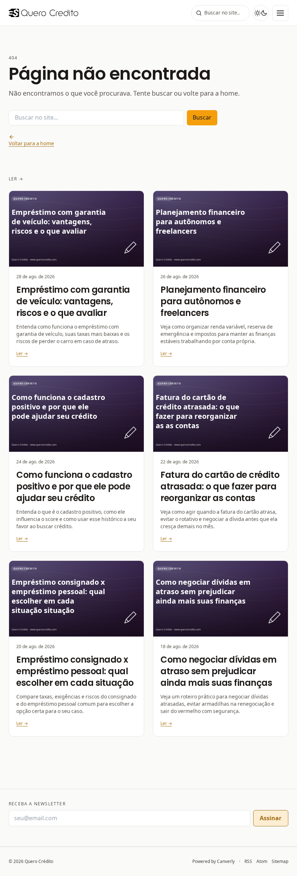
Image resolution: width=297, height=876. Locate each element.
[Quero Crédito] (43, 13)
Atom (261, 861)
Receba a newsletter (37, 803)
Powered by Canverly (213, 861)
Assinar (270, 818)
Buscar (202, 117)
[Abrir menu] (280, 13)
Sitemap (280, 861)
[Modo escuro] (261, 13)
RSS (248, 861)
